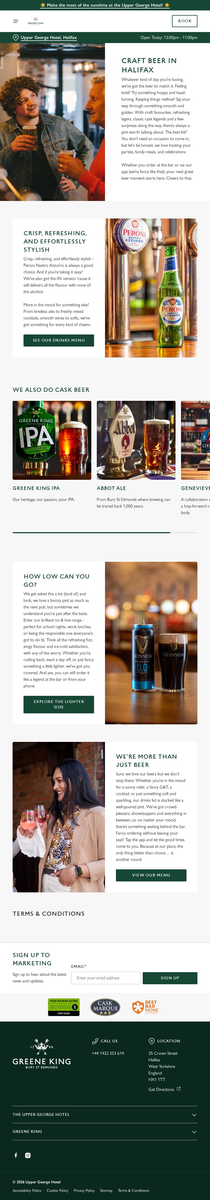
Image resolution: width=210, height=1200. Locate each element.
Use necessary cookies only (103, 656)
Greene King (27, 1131)
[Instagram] (28, 1155)
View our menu (151, 875)
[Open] (16, 21)
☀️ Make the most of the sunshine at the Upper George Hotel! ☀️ (105, 5)
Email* (78, 966)
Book (184, 21)
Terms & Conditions (133, 1190)
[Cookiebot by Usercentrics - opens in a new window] (180, 539)
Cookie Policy (57, 1190)
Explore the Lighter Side (59, 704)
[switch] (79, 619)
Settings (185, 639)
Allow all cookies (171, 656)
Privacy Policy (84, 1190)
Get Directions (161, 1089)
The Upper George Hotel (41, 1114)
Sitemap (106, 1190)
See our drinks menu (59, 340)
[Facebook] (16, 1155)
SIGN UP (170, 978)
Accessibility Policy (27, 1190)
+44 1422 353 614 (108, 1053)
